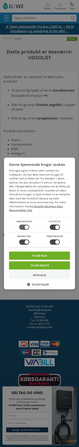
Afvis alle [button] (39, 275)
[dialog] (39, 223)
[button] (39, 286)
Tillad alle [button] (39, 255)
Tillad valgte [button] (39, 265)
